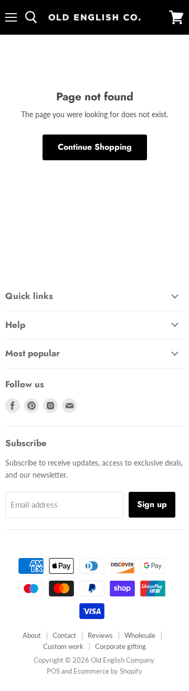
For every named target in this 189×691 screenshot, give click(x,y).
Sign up (152, 504)
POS (53, 671)
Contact (64, 635)
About (32, 635)
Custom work (63, 646)
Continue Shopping (95, 147)
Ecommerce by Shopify (108, 671)
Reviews (100, 635)
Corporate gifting (120, 646)
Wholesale (139, 635)
